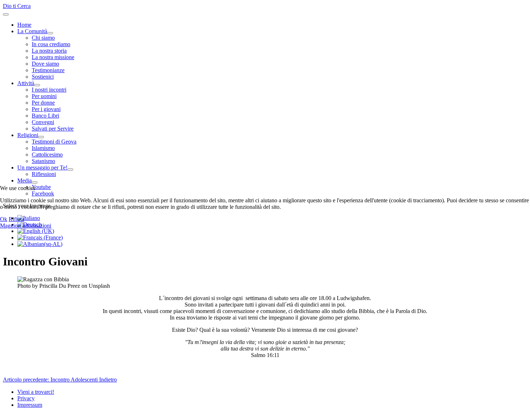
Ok (3, 219)
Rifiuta (16, 219)
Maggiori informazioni (25, 226)
